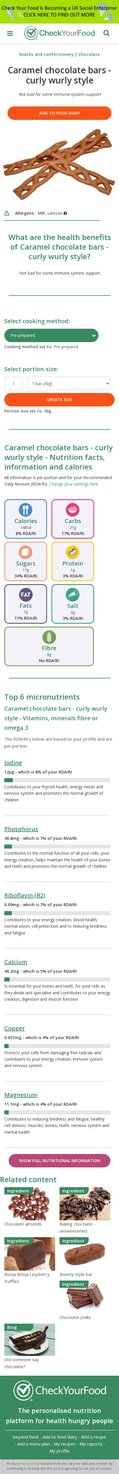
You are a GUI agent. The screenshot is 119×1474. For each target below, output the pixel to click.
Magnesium (21, 1095)
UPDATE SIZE (59, 399)
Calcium (15, 962)
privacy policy (29, 1463)
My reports (91, 1444)
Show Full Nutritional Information (59, 1160)
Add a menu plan (33, 1444)
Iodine (13, 763)
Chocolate (89, 54)
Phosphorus (21, 829)
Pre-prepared (22, 335)
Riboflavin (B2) (24, 895)
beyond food (25, 1437)
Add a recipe (93, 1437)
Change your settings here (73, 484)
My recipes (65, 1444)
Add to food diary (59, 113)
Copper (14, 1028)
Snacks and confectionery (46, 54)
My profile (59, 1451)
